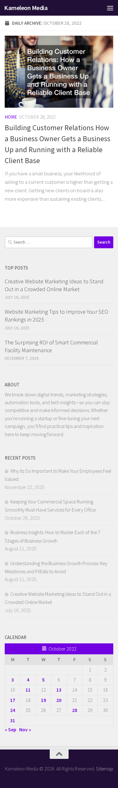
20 (58, 700)
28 (74, 710)
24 (12, 710)
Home (11, 117)
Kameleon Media (26, 8)
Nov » (25, 729)
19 (43, 700)
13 (58, 690)
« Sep (10, 729)
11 (28, 690)
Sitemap (104, 768)
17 (12, 700)
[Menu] (110, 8)
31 (12, 720)
